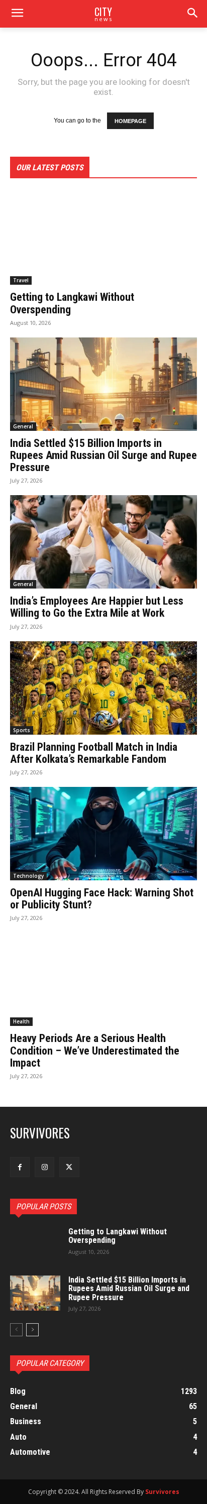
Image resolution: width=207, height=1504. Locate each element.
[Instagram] (44, 1167)
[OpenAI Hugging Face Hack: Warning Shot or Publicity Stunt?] (103, 833)
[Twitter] (69, 1167)
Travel (21, 280)
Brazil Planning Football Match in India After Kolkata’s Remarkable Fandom (93, 753)
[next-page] (32, 1329)
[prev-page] (16, 1329)
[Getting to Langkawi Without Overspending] (103, 238)
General (23, 426)
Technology (28, 875)
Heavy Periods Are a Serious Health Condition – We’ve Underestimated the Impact (94, 1050)
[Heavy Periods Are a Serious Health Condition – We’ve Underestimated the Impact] (103, 979)
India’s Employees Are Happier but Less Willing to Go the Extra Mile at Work (96, 607)
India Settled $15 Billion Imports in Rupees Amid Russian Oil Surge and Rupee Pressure (103, 455)
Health (21, 1021)
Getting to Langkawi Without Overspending (72, 303)
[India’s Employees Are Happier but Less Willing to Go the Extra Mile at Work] (103, 542)
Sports (21, 730)
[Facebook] (20, 1167)
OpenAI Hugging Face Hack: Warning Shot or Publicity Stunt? (101, 898)
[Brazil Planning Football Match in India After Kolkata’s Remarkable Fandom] (103, 688)
